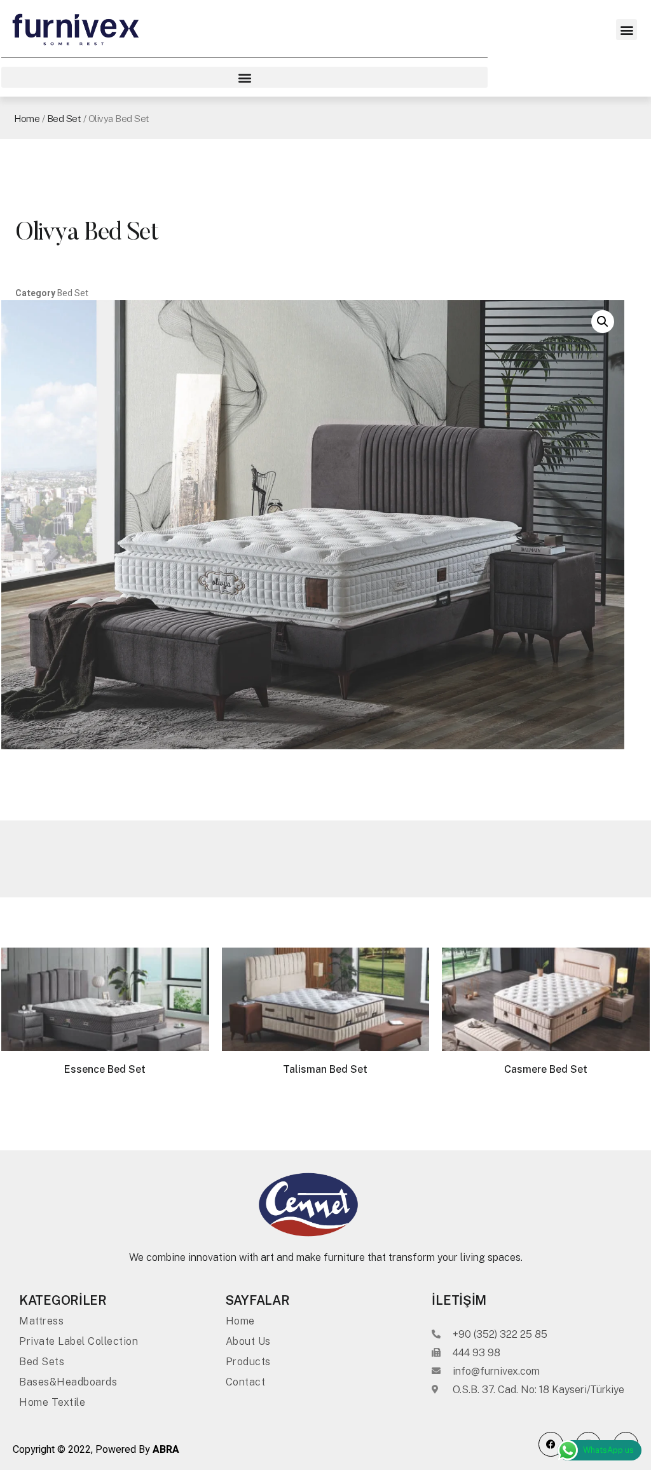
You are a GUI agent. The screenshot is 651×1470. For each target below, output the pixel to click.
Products (248, 1362)
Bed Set (64, 118)
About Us (248, 1341)
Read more (105, 1109)
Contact (246, 1382)
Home (26, 118)
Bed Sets (41, 1362)
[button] (626, 29)
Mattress (41, 1321)
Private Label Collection (78, 1341)
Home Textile (52, 1402)
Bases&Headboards (68, 1382)
